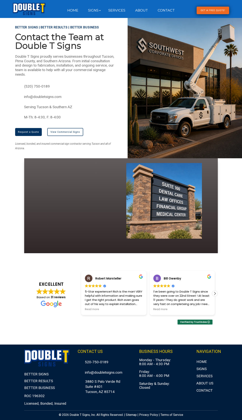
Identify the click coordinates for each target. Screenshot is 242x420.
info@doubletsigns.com (42, 97)
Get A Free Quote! (213, 10)
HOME (201, 361)
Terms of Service (172, 415)
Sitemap (131, 415)
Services (116, 10)
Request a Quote (28, 131)
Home (72, 10)
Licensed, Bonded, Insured (45, 403)
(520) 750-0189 (37, 86)
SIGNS (201, 369)
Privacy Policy (148, 415)
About (141, 10)
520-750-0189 (96, 362)
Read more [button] (92, 309)
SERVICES (204, 376)
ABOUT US (204, 383)
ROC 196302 (34, 396)
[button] (215, 293)
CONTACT (204, 390)
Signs (93, 10)
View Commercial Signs (65, 131)
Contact (166, 10)
